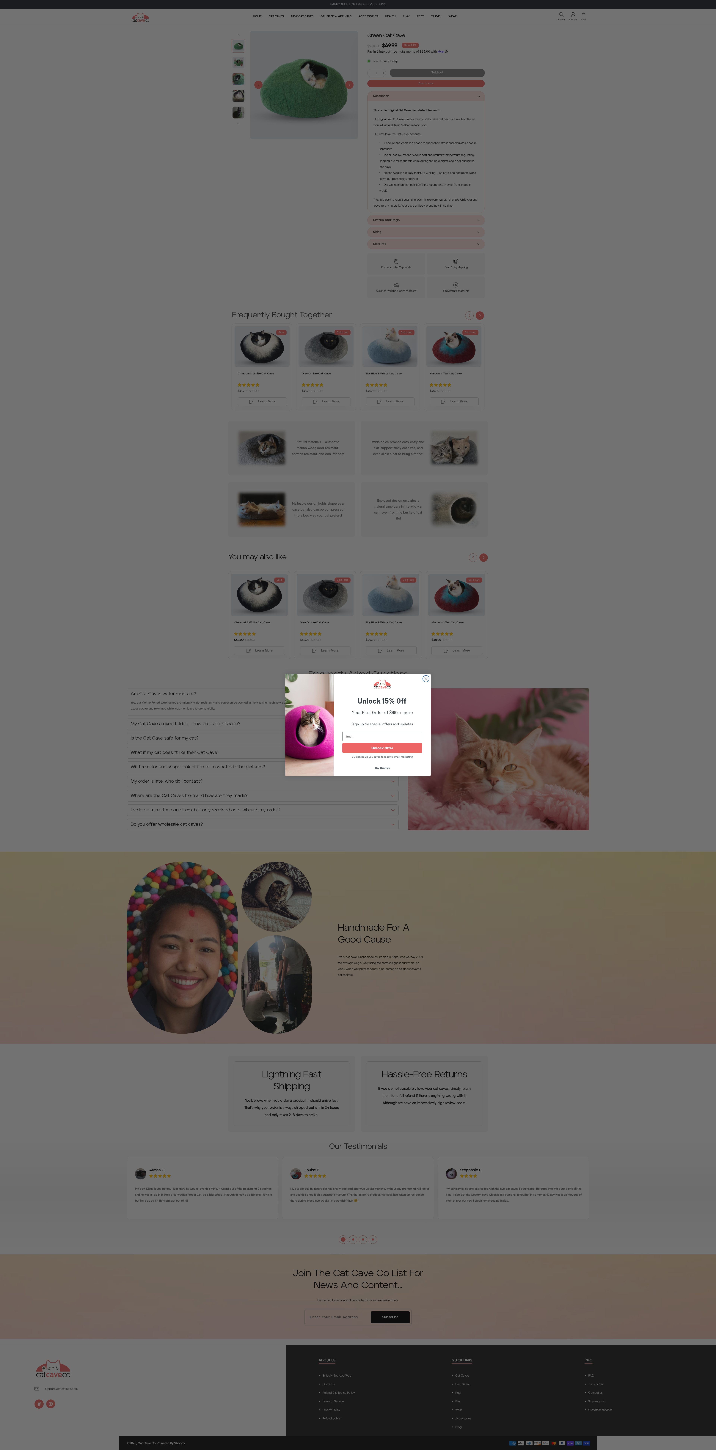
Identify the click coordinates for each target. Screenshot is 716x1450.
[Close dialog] (426, 678)
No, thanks (382, 768)
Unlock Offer (382, 748)
